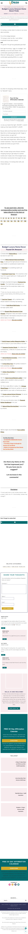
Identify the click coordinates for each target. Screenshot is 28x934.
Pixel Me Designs (16, 908)
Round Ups (22, 566)
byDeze (14, 3)
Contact (24, 904)
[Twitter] (15, 885)
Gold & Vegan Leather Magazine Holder (13, 341)
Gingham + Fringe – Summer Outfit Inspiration (20, 809)
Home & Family (7, 566)
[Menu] (2, 3)
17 (22, 221)
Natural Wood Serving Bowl (11, 406)
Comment (4, 583)
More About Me (14, 708)
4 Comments (21, 13)
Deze (17, 13)
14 (11, 221)
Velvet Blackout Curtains (9, 357)
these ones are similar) (18, 354)
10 (24, 218)
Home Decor (15, 566)
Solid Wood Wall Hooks (13, 305)
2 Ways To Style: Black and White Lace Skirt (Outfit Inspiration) (21, 764)
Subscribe (14, 740)
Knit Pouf (4, 267)
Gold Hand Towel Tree (8, 274)
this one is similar (17, 320)
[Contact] (18, 885)
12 (5, 221)
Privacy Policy (14, 905)
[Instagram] (12, 885)
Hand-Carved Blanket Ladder (13, 378)
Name (3, 596)
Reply (3, 654)
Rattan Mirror (13, 253)
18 (25, 221)
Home (5, 6)
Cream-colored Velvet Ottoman (12, 394)
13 (8, 221)
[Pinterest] (10, 885)
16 (18, 221)
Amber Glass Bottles (9, 372)
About (20, 904)
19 (1, 224)
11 (1, 221)
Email (3, 602)
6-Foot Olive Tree (8, 363)
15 (15, 221)
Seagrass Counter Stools (10, 347)
